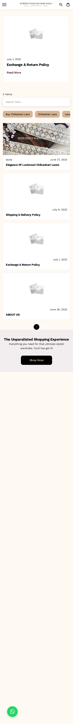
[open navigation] (4, 4)
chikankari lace (47, 114)
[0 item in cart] (68, 4)
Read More (14, 72)
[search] (61, 4)
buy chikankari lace (18, 114)
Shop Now (36, 360)
